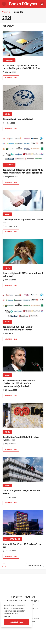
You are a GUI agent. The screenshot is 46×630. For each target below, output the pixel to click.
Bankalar (9, 60)
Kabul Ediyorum (16, 622)
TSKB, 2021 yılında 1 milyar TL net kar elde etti (21, 492)
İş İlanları (29, 597)
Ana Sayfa (16, 597)
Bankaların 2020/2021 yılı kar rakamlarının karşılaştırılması (18, 328)
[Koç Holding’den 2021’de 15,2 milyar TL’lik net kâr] (23, 415)
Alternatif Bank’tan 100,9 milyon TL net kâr (22, 545)
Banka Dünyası (23, 4)
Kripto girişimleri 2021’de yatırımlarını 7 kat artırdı (23, 274)
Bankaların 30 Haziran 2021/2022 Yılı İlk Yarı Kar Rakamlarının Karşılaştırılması (23, 171)
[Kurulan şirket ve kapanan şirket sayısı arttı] (23, 200)
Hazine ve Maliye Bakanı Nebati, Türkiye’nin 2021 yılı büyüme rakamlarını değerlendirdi (19, 383)
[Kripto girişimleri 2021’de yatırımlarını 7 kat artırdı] (23, 251)
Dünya (7, 268)
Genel (7, 114)
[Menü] (4, 4)
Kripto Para (32, 608)
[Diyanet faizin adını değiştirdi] (23, 97)
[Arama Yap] (42, 4)
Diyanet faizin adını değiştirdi (18, 119)
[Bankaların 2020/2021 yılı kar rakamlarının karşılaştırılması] (23, 305)
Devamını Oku (11, 78)
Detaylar (8, 616)
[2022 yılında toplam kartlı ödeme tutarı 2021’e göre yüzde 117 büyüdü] (23, 43)
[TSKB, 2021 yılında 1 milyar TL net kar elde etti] (23, 469)
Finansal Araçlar (29, 601)
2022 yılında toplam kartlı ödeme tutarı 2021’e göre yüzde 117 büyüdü (21, 67)
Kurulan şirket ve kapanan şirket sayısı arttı (23, 221)
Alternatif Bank (12, 539)
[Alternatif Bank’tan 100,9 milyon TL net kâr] (23, 522)
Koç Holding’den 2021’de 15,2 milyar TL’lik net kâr (21, 438)
